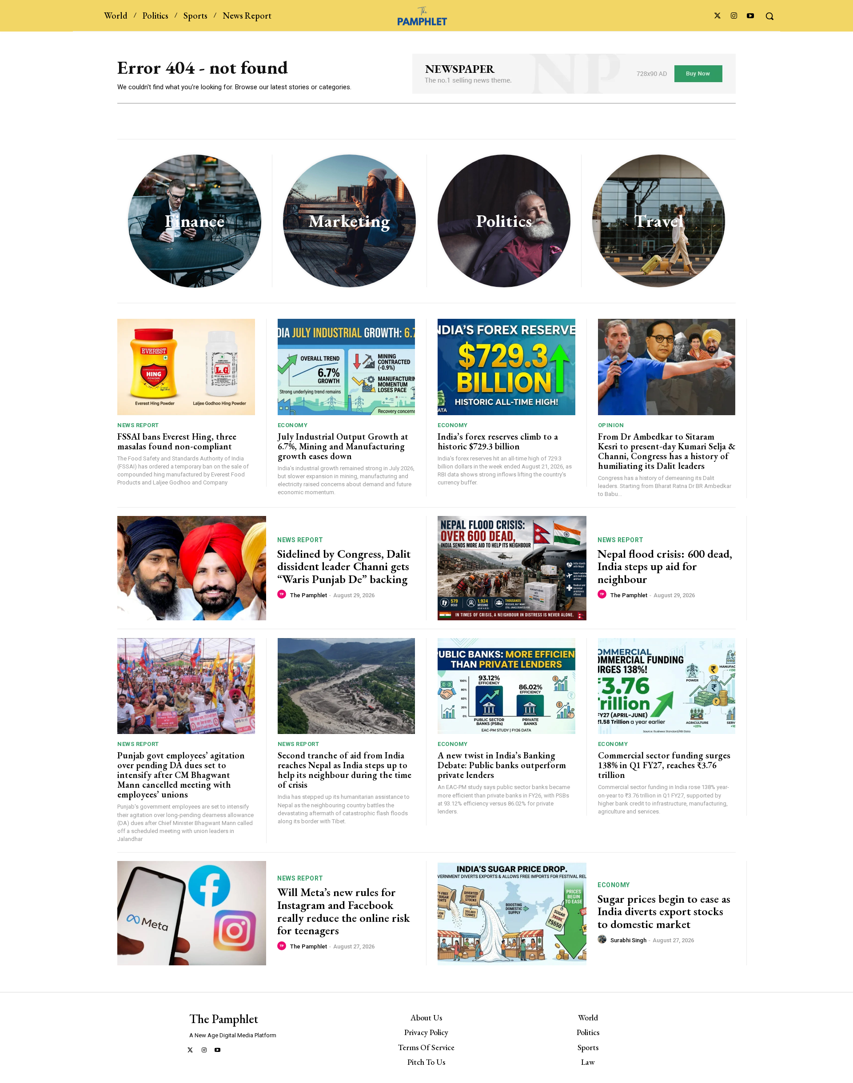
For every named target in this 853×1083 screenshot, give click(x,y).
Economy (293, 425)
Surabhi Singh (628, 940)
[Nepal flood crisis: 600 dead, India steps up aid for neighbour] (512, 568)
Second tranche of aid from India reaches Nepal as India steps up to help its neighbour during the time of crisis (344, 770)
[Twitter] (717, 16)
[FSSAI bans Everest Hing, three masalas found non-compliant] (186, 367)
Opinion (611, 425)
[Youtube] (751, 16)
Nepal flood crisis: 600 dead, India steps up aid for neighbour (665, 566)
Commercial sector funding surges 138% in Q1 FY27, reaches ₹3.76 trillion (664, 765)
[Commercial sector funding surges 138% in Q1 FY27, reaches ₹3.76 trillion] (667, 686)
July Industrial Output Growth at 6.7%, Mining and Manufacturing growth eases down (343, 446)
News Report (138, 425)
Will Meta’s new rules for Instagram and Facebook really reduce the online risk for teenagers (343, 911)
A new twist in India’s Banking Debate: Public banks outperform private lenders (502, 765)
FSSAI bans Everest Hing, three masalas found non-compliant (176, 441)
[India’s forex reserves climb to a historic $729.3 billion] (506, 367)
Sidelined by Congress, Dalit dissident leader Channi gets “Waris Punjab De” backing (344, 566)
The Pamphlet (308, 595)
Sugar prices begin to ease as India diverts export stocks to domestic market (664, 911)
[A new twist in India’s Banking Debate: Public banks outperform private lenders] (506, 686)
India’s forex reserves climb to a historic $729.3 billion (498, 441)
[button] (769, 16)
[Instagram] (734, 16)
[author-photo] (283, 594)
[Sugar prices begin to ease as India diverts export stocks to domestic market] (512, 913)
